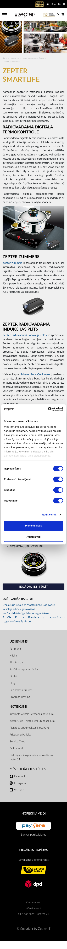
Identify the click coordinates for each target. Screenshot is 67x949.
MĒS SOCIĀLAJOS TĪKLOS (28, 769)
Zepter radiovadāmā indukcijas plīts (25, 335)
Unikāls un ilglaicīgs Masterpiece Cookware (29, 605)
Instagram (20, 783)
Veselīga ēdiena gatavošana (19, 609)
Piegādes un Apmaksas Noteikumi (29, 727)
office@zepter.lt (33, 908)
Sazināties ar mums (21, 690)
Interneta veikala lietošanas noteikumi (32, 714)
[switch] (58, 479)
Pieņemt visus (33, 525)
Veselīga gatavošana (33, 58)
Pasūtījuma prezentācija (24, 669)
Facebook (20, 776)
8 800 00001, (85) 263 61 (35, 914)
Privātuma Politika (20, 734)
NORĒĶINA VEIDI (33, 813)
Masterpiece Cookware (35, 374)
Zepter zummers (12, 263)
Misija (13, 655)
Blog (12, 683)
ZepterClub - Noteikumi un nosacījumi (32, 720)
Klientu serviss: (33, 902)
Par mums (15, 648)
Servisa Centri (18, 741)
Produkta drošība (20, 697)
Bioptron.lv (16, 662)
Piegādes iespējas (33, 849)
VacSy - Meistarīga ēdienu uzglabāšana (26, 613)
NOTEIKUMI (18, 706)
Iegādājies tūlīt (33, 586)
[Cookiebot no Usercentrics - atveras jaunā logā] (48, 409)
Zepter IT (44, 928)
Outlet (13, 676)
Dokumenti (16, 748)
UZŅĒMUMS (19, 641)
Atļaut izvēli (33, 536)
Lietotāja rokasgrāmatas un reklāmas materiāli (31, 757)
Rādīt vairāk (49, 514)
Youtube (19, 790)
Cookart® (14, 58)
